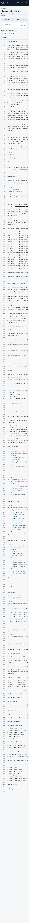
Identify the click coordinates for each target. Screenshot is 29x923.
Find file (6, 33)
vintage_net (6, 11)
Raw (14, 33)
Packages (4, 8)
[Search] (22, 2)
